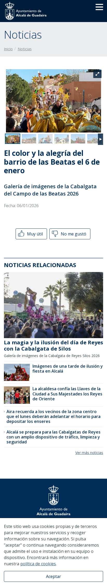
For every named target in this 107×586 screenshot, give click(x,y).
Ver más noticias (89, 452)
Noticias (25, 48)
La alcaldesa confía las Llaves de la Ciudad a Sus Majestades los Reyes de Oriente (67, 393)
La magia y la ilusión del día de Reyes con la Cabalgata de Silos (53, 345)
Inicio (8, 48)
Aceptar (53, 576)
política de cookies (38, 564)
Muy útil (34, 234)
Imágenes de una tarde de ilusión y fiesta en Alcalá (67, 368)
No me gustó (73, 234)
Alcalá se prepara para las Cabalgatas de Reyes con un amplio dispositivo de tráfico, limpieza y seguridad (53, 437)
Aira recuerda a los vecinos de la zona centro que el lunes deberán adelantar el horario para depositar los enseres (53, 416)
